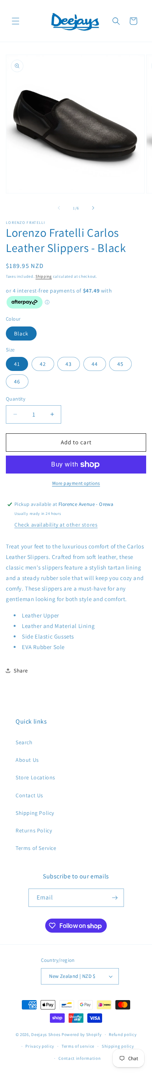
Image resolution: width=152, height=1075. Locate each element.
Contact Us (29, 795)
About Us (27, 759)
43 (68, 363)
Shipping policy (118, 1046)
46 (17, 381)
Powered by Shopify (82, 1034)
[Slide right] (93, 207)
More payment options (76, 483)
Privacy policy (39, 1046)
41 (17, 363)
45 (120, 363)
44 (95, 363)
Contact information (79, 1058)
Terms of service (78, 1046)
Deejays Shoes (45, 1034)
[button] (15, 21)
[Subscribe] (115, 898)
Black (21, 333)
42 (43, 363)
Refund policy (122, 1034)
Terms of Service (36, 847)
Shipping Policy (35, 812)
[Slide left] (58, 207)
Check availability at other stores (55, 524)
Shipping (43, 276)
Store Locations (35, 777)
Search (24, 742)
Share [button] (21, 670)
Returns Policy (34, 830)
